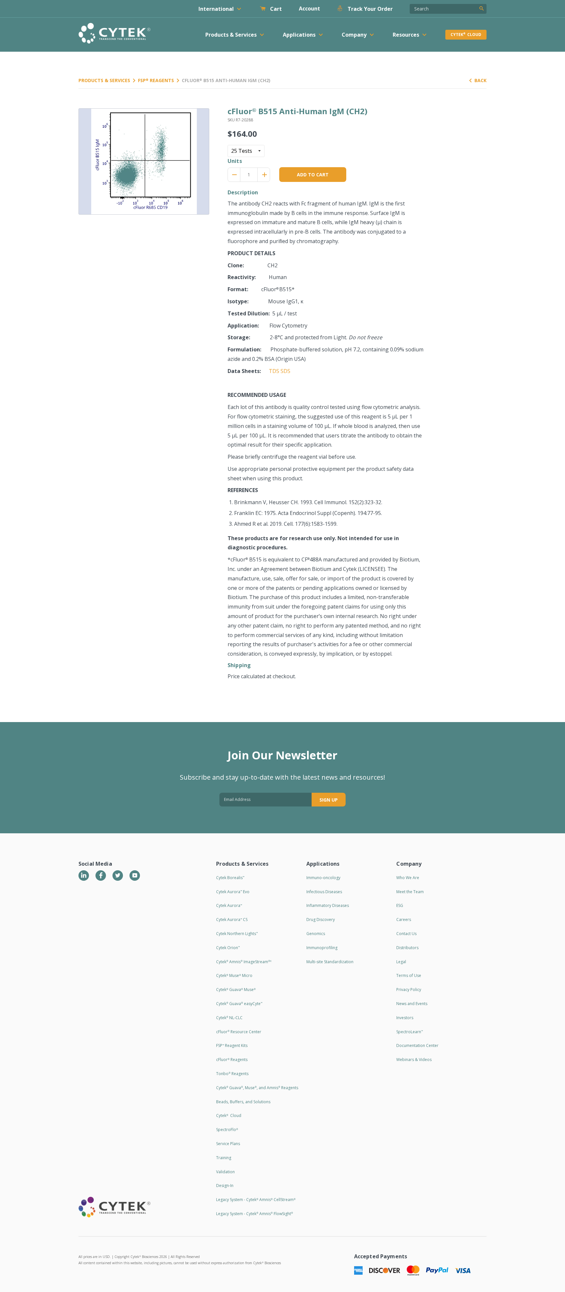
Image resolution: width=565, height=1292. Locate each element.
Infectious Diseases (324, 891)
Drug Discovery (320, 919)
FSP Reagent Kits (232, 1045)
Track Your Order (369, 8)
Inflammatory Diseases (327, 905)
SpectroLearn (409, 1032)
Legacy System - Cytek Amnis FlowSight (254, 1213)
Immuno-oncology (323, 877)
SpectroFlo (227, 1129)
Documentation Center (417, 1045)
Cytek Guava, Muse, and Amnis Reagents (257, 1087)
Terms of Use (408, 975)
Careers (403, 919)
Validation (225, 1172)
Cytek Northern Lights (237, 933)
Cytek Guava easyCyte (239, 1003)
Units (235, 161)
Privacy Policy (408, 989)
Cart (275, 8)
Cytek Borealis (230, 877)
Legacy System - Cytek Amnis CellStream (256, 1199)
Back (480, 80)
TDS (274, 371)
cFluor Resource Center (238, 1032)
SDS (285, 371)
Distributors (407, 947)
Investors (404, 1017)
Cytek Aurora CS (232, 919)
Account (309, 8)
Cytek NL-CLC (229, 1017)
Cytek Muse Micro (234, 975)
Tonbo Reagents (232, 1073)
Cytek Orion (228, 947)
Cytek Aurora (229, 905)
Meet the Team (410, 891)
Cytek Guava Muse (236, 989)
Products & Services (104, 80)
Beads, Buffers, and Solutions (243, 1102)
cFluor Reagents (232, 1059)
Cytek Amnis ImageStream (243, 962)
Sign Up (328, 800)
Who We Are (407, 877)
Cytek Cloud (466, 34)
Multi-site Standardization (329, 962)
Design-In (224, 1185)
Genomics (315, 933)
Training (223, 1157)
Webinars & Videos (414, 1059)
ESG (399, 905)
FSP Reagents (156, 80)
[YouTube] (134, 875)
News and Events (411, 1003)
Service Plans (228, 1143)
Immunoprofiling (321, 947)
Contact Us (406, 933)
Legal (401, 962)
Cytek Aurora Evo (232, 891)
